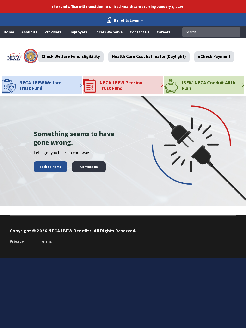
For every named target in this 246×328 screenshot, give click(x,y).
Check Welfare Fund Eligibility (71, 57)
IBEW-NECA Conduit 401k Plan (208, 85)
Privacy (17, 241)
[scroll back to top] (228, 240)
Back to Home (50, 166)
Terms (46, 241)
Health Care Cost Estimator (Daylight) (149, 57)
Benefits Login (126, 20)
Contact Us (139, 32)
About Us (29, 32)
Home (9, 32)
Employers (77, 32)
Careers (163, 32)
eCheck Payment (214, 57)
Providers (52, 32)
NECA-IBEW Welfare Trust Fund (40, 85)
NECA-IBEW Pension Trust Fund (120, 85)
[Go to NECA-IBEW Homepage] (22, 56)
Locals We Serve (108, 32)
